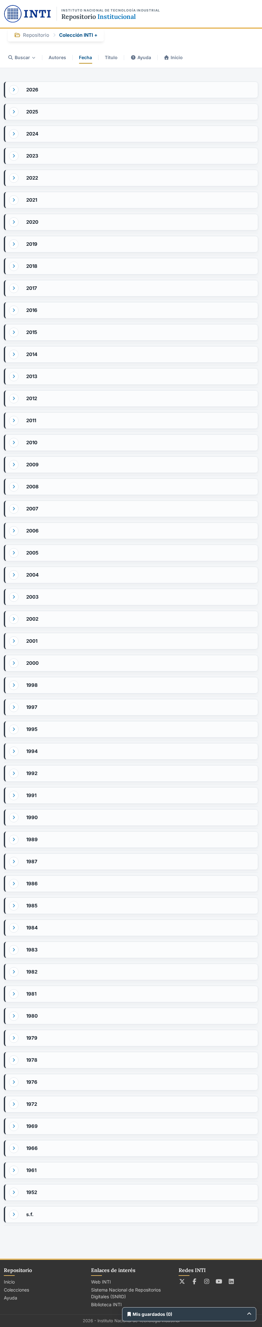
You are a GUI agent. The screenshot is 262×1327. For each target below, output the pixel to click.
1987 (31, 861)
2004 (32, 575)
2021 (31, 200)
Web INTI (101, 1281)
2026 (32, 90)
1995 (31, 729)
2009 (32, 465)
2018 (31, 266)
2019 (31, 244)
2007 (32, 509)
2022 (32, 178)
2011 (31, 420)
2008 (32, 487)
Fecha (85, 57)
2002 (32, 619)
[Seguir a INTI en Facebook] (194, 1281)
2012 (31, 398)
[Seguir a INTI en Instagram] (207, 1281)
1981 (31, 994)
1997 (31, 707)
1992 (31, 773)
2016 (31, 310)
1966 (32, 1148)
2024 (32, 134)
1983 (32, 950)
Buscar (22, 57)
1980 (32, 1016)
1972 (31, 1104)
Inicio (177, 57)
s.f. (30, 1214)
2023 (32, 156)
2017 (31, 288)
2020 (32, 222)
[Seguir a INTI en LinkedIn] (231, 1281)
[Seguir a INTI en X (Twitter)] (182, 1281)
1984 (32, 928)
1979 (31, 1038)
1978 (31, 1060)
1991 (31, 795)
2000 (32, 663)
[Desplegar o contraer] (14, 90)
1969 (32, 1126)
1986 (32, 884)
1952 (31, 1192)
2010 (31, 442)
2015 (31, 332)
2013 (31, 376)
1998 (32, 685)
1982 (31, 972)
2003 (32, 597)
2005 (32, 553)
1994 (32, 751)
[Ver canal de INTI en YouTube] (219, 1281)
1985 (31, 906)
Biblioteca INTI (106, 1304)
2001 (31, 641)
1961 (31, 1170)
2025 (32, 112)
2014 (31, 354)
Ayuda (144, 57)
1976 (31, 1082)
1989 (32, 839)
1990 (32, 817)
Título (111, 57)
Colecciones (16, 1289)
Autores (57, 57)
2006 (32, 531)
